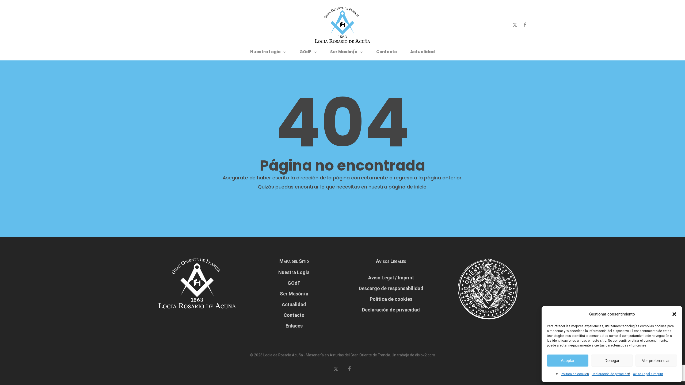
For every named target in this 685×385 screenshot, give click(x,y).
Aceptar (567, 360)
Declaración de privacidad (611, 374)
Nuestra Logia (294, 272)
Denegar (611, 360)
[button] (674, 314)
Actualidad (294, 304)
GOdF (294, 283)
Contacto (294, 315)
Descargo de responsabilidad (391, 288)
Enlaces (294, 326)
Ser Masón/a (294, 294)
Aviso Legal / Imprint (648, 374)
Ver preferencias (656, 360)
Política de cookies (575, 374)
